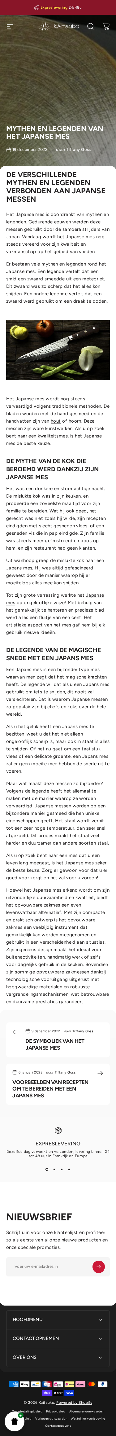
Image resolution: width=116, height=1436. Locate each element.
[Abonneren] (98, 1267)
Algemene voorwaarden (86, 1411)
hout (56, 421)
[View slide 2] (54, 1169)
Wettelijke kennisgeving (88, 1418)
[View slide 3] (62, 1169)
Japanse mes (30, 214)
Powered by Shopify (74, 1402)
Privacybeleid (56, 1411)
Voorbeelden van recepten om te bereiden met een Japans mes (50, 1089)
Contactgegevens (58, 1425)
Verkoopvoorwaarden (51, 1418)
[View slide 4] (69, 1169)
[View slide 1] (47, 1169)
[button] (14, 1421)
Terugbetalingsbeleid (27, 1411)
